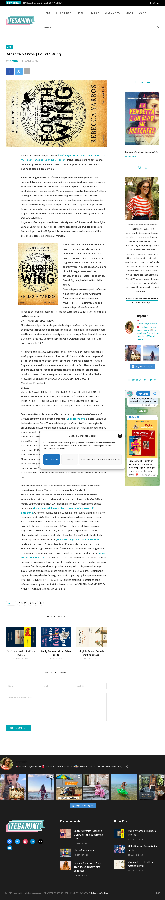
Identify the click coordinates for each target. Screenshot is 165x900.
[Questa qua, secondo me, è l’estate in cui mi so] (124, 787)
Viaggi (143, 13)
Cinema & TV (112, 13)
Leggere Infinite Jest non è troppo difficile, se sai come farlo (88, 834)
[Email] (9, 189)
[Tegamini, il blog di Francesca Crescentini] (20, 20)
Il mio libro (63, 13)
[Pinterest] (9, 181)
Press (47, 27)
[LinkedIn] (9, 198)
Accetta (51, 459)
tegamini (13, 61)
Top (157, 893)
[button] (120, 435)
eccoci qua (130, 156)
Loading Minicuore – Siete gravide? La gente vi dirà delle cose (88, 866)
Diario (95, 13)
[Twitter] (19, 71)
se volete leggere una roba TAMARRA (78, 539)
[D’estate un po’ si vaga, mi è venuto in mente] (152, 787)
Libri (80, 13)
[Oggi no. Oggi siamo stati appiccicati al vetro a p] (151, 353)
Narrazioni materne (84, 850)
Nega (69, 459)
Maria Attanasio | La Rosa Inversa (43, 3)
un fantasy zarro (76, 418)
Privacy (94, 893)
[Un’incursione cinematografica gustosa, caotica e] (133, 353)
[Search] (156, 27)
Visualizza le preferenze (100, 459)
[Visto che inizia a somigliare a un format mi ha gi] (69, 787)
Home (47, 13)
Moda (129, 13)
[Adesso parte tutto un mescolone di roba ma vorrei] (96, 787)
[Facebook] (10, 71)
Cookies (104, 893)
